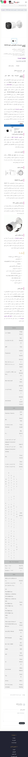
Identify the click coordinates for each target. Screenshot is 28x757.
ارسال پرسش (22, 723)
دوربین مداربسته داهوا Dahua (11, 10)
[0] (2, 2)
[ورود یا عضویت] (5, 2)
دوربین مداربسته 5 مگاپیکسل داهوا (15, 694)
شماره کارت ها (14, 742)
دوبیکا (26, 10)
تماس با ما (14, 740)
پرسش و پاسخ (11, 65)
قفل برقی (14, 752)
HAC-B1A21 (9, 85)
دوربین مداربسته (20, 10)
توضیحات (17, 65)
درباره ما (14, 738)
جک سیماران (14, 754)
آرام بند (14, 749)
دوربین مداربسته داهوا (17, 137)
